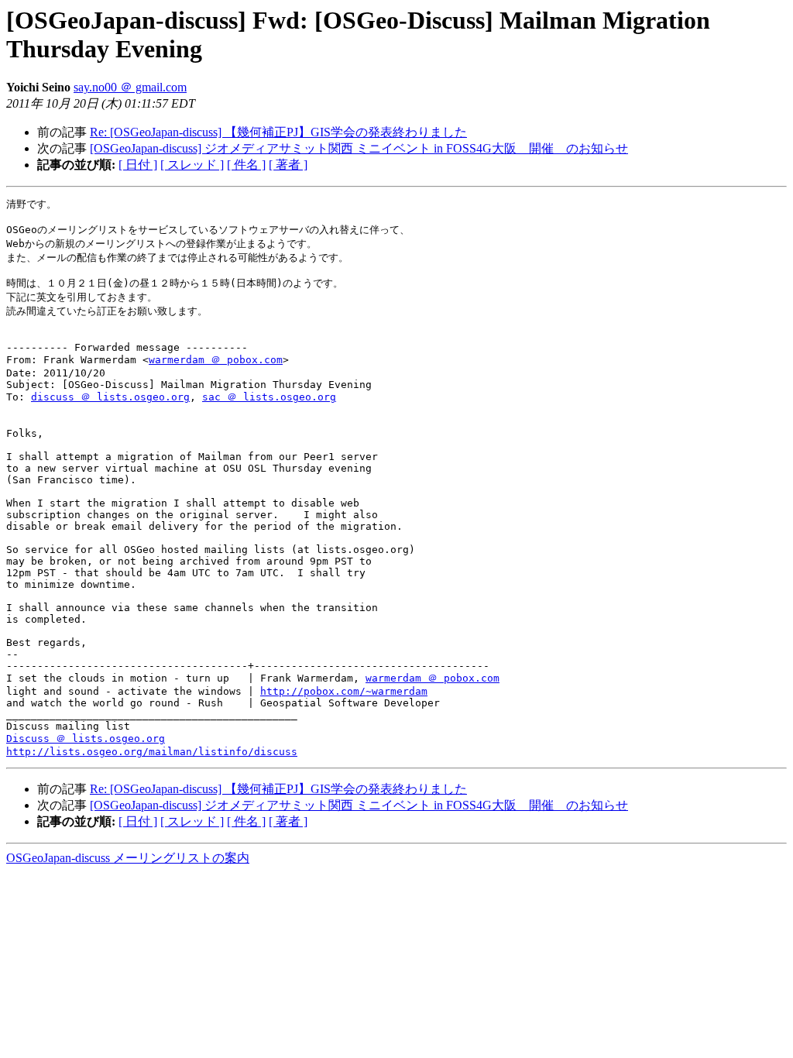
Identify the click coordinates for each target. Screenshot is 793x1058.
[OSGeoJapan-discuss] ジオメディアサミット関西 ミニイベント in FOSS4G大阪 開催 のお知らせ (359, 148)
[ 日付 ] (137, 164)
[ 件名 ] (246, 164)
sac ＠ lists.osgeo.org (269, 397)
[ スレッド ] (192, 164)
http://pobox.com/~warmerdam (343, 691)
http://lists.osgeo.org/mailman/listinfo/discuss (151, 751)
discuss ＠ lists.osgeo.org (110, 397)
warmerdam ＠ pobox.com (216, 360)
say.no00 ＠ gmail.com (130, 87)
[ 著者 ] (288, 164)
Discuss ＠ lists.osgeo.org (85, 738)
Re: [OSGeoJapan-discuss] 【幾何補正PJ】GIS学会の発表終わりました (278, 132)
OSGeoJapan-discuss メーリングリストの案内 (127, 857)
